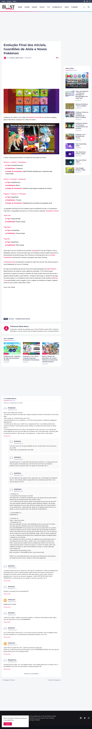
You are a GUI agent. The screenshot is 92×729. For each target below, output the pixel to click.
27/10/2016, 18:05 (18, 459)
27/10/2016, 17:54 (12, 601)
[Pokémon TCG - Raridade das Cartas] (69, 137)
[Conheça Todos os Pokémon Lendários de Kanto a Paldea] (69, 114)
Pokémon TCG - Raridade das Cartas (80, 136)
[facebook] (84, 1)
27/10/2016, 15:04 (18, 443)
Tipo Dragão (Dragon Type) (80, 169)
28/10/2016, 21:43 (18, 491)
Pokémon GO (57, 7)
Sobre (14, 1)
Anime (20, 7)
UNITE (67, 7)
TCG (48, 7)
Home (3, 1)
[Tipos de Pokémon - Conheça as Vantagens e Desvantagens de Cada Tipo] (69, 93)
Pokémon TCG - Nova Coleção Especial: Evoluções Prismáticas (31, 358)
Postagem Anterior (9, 680)
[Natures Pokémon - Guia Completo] (69, 106)
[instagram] (89, 1)
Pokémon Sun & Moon (22, 319)
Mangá (34, 7)
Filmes (27, 7)
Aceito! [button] (7, 724)
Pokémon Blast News (19, 326)
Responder (7, 436)
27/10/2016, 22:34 (12, 630)
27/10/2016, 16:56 (12, 567)
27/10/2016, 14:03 (12, 410)
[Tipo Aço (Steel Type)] (69, 162)
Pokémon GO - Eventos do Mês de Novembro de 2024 (12, 358)
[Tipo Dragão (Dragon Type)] (69, 170)
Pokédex (74, 7)
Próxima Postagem (54, 680)
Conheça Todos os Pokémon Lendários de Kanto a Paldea (81, 114)
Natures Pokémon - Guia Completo (81, 105)
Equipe (9, 1)
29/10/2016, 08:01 (12, 661)
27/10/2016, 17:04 (12, 588)
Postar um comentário (31, 674)
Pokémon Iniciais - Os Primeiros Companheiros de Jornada (81, 126)
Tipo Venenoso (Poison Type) (80, 153)
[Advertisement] (46, 26)
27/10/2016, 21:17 (12, 615)
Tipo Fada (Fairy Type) (80, 144)
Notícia (11, 319)
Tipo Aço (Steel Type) (80, 161)
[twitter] (87, 1)
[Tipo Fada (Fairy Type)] (69, 146)
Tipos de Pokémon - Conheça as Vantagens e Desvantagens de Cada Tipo (81, 95)
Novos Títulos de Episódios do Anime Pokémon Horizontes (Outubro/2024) (50, 359)
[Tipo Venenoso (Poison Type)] (69, 154)
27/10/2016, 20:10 (18, 475)
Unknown (11, 600)
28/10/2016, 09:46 (12, 645)
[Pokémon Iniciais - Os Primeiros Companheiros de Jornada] (69, 125)
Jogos (42, 7)
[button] (84, 7)
